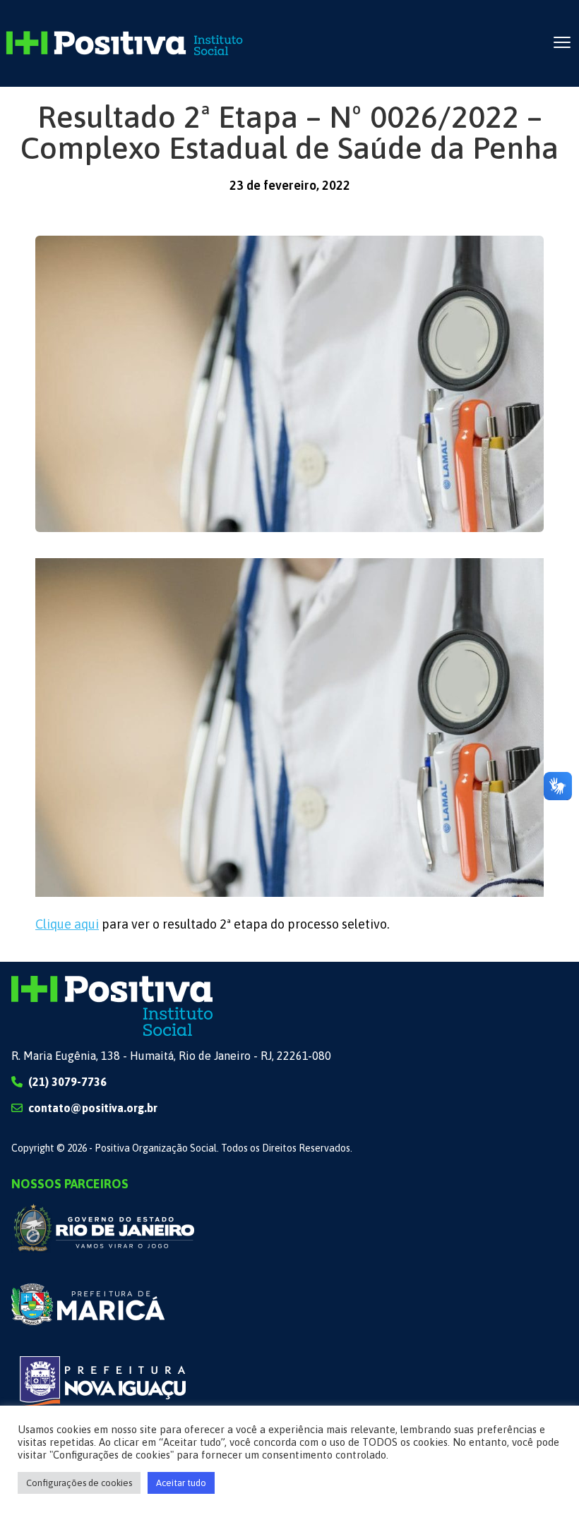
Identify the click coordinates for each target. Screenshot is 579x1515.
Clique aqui (67, 924)
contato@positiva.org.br (92, 1107)
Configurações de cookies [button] (79, 1483)
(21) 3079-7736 (67, 1081)
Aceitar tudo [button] (181, 1483)
